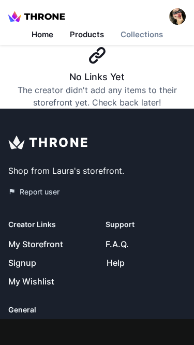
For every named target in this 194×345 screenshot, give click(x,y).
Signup (22, 263)
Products (87, 34)
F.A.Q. (117, 244)
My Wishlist (31, 281)
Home (42, 34)
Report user (39, 191)
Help (116, 263)
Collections (142, 34)
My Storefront (35, 244)
